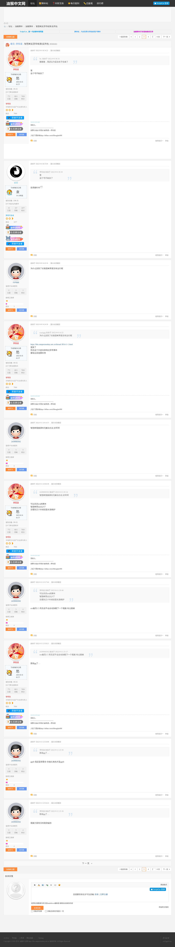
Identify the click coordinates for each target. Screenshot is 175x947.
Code (55, 885)
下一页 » (87, 863)
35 (9, 208)
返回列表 (124, 37)
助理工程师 (10, 298)
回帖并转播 (38, 914)
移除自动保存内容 (66, 906)
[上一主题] (5, 23)
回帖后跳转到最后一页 (55, 914)
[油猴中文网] (16, 3)
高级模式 (164, 885)
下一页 (165, 37)
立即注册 (104, 894)
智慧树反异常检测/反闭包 (46, 26)
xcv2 (16, 183)
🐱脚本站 (43, 3)
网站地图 (30, 940)
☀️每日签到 (73, 3)
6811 (16, 96)
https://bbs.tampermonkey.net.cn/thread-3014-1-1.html (51, 344)
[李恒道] (7, 44)
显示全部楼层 (55, 51)
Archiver (6, 940)
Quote (51, 885)
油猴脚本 (19, 26)
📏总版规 (88, 3)
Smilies (59, 885)
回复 (35, 141)
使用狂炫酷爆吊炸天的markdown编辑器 (45, 906)
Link (47, 885)
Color (38, 885)
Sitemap (41, 940)
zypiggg (16, 282)
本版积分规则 (164, 909)
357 (16, 208)
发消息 (21, 134)
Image (43, 885)
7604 (23, 96)
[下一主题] (7, 23)
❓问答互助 (58, 3)
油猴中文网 (5, 26)
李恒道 (19, 44)
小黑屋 (21, 940)
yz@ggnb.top (167, 944)
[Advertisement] (85, 15)
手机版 (14, 940)
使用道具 (158, 141)
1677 (23, 208)
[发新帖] (10, 37)
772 (9, 96)
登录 (97, 894)
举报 (166, 141)
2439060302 (16, 442)
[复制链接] (53, 44)
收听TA (10, 134)
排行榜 (100, 3)
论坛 (32, 3)
